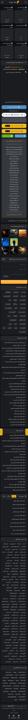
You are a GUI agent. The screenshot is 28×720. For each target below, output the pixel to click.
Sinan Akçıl (17, 694)
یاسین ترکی (22, 662)
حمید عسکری (6, 577)
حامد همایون (15, 574)
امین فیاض (7, 563)
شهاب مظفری (14, 607)
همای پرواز (4, 651)
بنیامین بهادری (15, 568)
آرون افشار (5, 544)
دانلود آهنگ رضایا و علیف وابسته (18, 523)
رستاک (16, 579)
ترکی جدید (16, 292)
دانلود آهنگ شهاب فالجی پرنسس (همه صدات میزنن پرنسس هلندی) (13, 472)
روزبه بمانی (22, 585)
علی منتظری (22, 618)
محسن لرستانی (14, 629)
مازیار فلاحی (22, 623)
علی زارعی (23, 612)
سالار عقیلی (22, 588)
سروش (23, 590)
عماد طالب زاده (14, 620)
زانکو (8, 585)
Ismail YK (23, 686)
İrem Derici (5, 683)
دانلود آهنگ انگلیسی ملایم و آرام (17, 422)
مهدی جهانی (7, 642)
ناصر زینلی (7, 648)
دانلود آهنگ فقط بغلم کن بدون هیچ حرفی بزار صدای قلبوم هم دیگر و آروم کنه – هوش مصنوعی (13, 349)
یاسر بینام (19, 659)
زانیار (3, 585)
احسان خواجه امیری (15, 547)
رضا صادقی (4, 579)
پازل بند (16, 653)
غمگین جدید (22, 324)
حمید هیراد (22, 579)
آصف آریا (23, 547)
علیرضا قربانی (22, 620)
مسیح (15, 640)
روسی (15, 328)
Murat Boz (16, 689)
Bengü (15, 672)
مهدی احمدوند (15, 642)
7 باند (24, 544)
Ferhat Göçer (11, 680)
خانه (22, 102)
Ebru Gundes (6, 678)
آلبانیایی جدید (12, 312)
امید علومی (9, 555)
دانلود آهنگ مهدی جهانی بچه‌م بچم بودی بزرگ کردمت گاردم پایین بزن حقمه (14, 488)
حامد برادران (5, 571)
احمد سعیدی (15, 549)
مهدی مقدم (22, 645)
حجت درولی (13, 577)
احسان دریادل (5, 547)
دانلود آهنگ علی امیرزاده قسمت (18, 389)
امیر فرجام (23, 560)
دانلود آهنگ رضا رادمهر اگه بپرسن (15, 63)
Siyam (15, 700)
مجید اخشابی (22, 626)
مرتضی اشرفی (22, 637)
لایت (4, 328)
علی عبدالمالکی (15, 615)
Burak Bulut (22, 675)
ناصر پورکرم (22, 651)
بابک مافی (23, 568)
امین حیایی (22, 563)
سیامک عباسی (22, 596)
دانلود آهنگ (20, 67)
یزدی (10, 324)
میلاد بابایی (14, 648)
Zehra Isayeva (22, 700)
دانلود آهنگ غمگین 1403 (19, 414)
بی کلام (15, 304)
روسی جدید (22, 308)
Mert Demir (22, 689)
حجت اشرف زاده (21, 577)
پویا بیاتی (10, 653)
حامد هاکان (22, 574)
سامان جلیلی (9, 588)
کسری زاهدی (14, 656)
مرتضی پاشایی (14, 637)
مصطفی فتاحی (8, 640)
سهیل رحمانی (22, 593)
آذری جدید (15, 296)
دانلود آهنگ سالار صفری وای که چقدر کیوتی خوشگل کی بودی (13, 369)
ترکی (16, 324)
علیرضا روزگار (13, 610)
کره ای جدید (22, 304)
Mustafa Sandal (21, 691)
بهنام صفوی (22, 571)
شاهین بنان (22, 604)
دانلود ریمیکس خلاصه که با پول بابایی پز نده (15, 353)
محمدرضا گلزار (6, 634)
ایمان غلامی (22, 566)
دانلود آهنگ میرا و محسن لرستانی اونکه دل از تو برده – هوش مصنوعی (14, 374)
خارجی (15, 308)
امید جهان (16, 555)
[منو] (25, 2)
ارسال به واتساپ (6, 136)
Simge (23, 694)
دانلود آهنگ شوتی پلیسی (19, 416)
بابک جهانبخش (8, 566)
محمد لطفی (22, 634)
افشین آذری (10, 552)
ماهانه (8, 496)
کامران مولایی (22, 656)
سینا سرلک (5, 599)
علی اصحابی (5, 610)
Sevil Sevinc (6, 691)
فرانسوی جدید (13, 320)
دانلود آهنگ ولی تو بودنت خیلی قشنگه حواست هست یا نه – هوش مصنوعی (14, 344)
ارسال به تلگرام (19, 136)
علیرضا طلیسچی (7, 618)
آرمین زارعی (12, 544)
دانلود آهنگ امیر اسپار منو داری (18, 462)
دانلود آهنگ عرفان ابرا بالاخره (18, 504)
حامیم (8, 574)
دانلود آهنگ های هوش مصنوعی (17, 408)
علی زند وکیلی (16, 612)
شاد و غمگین (22, 320)
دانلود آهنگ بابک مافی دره (19, 400)
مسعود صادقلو (21, 640)
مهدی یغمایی (8, 645)
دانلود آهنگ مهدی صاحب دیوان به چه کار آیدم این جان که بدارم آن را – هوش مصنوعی (14, 358)
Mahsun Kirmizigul (7, 686)
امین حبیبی (9, 560)
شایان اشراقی (15, 604)
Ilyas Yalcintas (13, 683)
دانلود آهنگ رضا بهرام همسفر (18, 519)
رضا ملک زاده (16, 582)
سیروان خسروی (21, 599)
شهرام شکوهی (5, 607)
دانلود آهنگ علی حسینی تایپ (18, 508)
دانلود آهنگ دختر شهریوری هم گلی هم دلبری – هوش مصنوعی (14, 480)
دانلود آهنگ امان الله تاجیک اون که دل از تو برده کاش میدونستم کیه (14, 396)
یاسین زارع (15, 662)
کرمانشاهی (8, 292)
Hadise (4, 680)
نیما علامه (11, 651)
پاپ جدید (23, 292)
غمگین (15, 300)
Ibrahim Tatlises (21, 683)
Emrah (17, 680)
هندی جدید (22, 316)
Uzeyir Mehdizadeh (12, 697)
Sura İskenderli (21, 697)
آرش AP (19, 544)
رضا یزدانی (8, 582)
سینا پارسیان (13, 601)
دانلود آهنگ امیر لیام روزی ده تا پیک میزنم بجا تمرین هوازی (14, 453)
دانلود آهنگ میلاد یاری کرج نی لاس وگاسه (15, 468)
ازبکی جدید (8, 304)
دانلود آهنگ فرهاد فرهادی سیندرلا (17, 403)
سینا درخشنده (13, 599)
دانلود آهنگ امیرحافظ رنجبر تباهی (17, 438)
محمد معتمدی (15, 634)
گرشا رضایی (6, 656)
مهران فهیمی (22, 648)
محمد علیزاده (6, 631)
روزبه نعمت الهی (14, 585)
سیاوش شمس (13, 596)
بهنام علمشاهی (13, 571)
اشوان (16, 552)
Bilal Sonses (8, 672)
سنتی (9, 316)
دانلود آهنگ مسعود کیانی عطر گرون (17, 386)
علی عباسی (22, 615)
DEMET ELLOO (14, 678)
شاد (10, 300)
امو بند (3, 552)
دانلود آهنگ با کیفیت (13, 126)
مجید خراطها (14, 626)
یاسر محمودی (11, 659)
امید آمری (23, 555)
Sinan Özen (10, 694)
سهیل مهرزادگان (13, 593)
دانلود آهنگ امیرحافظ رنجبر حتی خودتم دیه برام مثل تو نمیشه (13, 442)
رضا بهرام (16, 588)
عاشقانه (15, 316)
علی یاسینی (15, 618)
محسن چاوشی (5, 629)
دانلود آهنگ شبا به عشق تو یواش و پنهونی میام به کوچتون (13, 379)
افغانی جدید (22, 300)
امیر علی (7, 557)
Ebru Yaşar (23, 680)
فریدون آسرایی (5, 620)
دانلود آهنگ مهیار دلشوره (19, 501)
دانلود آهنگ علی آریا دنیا (19, 515)
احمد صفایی (22, 552)
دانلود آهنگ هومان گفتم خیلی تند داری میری (15, 392)
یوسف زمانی (8, 662)
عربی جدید (23, 296)
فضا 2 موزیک (12, 2)
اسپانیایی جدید (22, 312)
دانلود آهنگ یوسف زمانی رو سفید (17, 526)
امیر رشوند (22, 557)
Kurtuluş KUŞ (16, 686)
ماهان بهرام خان (14, 623)
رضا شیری (11, 579)
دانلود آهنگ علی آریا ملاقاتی (19, 512)
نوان (17, 651)
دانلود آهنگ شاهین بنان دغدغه (18, 534)
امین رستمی (15, 563)
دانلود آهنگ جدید (12, 221)
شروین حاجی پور (5, 604)
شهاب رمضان (22, 607)
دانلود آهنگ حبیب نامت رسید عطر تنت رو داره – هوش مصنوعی (14, 363)
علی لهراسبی (6, 615)
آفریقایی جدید (8, 308)
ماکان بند (6, 623)
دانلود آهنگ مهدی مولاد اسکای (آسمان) (16, 476)
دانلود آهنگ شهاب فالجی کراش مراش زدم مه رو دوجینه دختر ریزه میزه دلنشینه (14, 447)
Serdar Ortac (13, 691)
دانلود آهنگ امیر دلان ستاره (19, 530)
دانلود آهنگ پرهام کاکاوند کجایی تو (17, 384)
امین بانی (16, 560)
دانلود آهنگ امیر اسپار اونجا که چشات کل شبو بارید (13, 465)
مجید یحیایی (22, 629)
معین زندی (22, 642)
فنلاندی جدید (22, 332)
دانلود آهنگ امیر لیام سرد (19, 457)
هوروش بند (22, 653)
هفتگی (14, 496)
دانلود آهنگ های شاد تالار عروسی (17, 425)
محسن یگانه (22, 631)
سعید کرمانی (17, 590)
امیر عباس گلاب (14, 557)
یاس (24, 659)
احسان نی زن (22, 549)
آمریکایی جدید (7, 296)
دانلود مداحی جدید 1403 (20, 411)
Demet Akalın (22, 678)
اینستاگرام (13, 718)
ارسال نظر (6, 276)
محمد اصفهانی (14, 631)
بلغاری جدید (22, 328)
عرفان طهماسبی (21, 610)
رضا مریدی (23, 582)
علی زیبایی (8, 612)
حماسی (9, 328)
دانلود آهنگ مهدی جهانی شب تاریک (17, 484)
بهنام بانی (7, 568)
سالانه (4, 496)
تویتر (9, 718)
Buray (16, 675)
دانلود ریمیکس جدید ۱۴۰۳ (19, 405)
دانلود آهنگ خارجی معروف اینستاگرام (17, 419)
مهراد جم (16, 645)
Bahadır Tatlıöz (21, 672)
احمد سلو (8, 549)
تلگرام (18, 718)
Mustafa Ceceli (8, 689)
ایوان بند (16, 566)
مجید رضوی (7, 626)
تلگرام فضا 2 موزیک (13, 107)
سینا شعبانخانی (21, 601)
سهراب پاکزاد (9, 590)
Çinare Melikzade (9, 675)
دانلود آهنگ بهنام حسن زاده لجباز (17, 460)
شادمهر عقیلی (5, 601)
